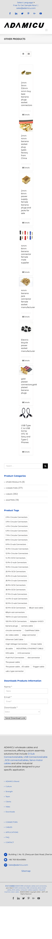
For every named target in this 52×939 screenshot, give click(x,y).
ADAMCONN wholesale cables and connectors (31, 886)
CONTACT (10, 842)
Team (8, 797)
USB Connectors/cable (35, 757)
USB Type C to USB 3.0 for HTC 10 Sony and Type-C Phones (26, 434)
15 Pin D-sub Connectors (16, 562)
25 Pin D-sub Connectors (16, 576)
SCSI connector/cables (17, 760)
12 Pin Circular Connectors (17, 553)
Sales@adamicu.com (18, 865)
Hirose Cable (36, 644)
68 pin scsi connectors (15, 612)
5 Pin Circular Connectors (16, 531)
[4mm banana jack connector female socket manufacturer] (26, 281)
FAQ (7, 837)
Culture (9, 786)
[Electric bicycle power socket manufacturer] (26, 329)
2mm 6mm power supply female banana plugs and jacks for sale (26, 201)
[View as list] (28, 53)
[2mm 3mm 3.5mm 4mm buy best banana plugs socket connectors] (26, 72)
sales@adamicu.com (26, 8)
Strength (9, 791)
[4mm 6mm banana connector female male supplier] (26, 235)
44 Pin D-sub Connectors (16, 599)
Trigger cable (38, 667)
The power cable (13, 662)
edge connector (29, 635)
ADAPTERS (10, 500)
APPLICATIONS (12, 832)
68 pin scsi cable (36, 608)
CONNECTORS (12, 488)
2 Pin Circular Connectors (16, 517)
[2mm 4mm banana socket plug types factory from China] (26, 126)
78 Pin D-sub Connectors (16, 617)
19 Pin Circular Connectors (17, 567)
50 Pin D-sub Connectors (16, 603)
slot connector (34, 657)
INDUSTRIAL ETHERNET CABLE (29, 648)
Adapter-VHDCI (37, 621)
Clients (8, 802)
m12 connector (23, 653)
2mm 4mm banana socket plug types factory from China (25, 146)
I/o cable (9, 648)
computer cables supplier (29, 890)
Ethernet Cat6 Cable (14, 639)
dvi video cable (12, 635)
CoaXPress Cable (32, 630)
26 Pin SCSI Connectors (15, 585)
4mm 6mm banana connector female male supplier (26, 254)
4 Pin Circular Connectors (17, 526)
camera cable (27, 626)
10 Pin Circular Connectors (17, 549)
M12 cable (10, 653)
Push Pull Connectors (15, 657)
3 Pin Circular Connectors (16, 522)
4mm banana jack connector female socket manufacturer (28, 299)
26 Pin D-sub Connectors (16, 580)
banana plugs (12, 626)
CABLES (9, 494)
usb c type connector (15, 671)
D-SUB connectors (19, 888)
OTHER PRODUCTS (13, 482)
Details (27, 115)
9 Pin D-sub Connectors (16, 544)
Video (8, 807)
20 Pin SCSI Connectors (16, 571)
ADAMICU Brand (12, 781)
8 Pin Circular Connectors (16, 540)
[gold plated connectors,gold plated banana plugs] (26, 370)
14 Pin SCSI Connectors (15, 558)
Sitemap (26, 871)
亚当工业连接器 (10, 886)
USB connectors (31, 888)
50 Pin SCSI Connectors (16, 608)
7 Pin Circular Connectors (16, 535)
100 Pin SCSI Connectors (16, 621)
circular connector (13, 630)
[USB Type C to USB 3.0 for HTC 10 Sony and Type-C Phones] (26, 414)
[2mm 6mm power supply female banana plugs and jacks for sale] (26, 180)
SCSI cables (16, 890)
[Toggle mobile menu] (46, 30)
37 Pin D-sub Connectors (16, 594)
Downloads (10, 812)
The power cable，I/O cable (17, 667)
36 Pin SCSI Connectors (15, 590)
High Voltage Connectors (16, 644)
